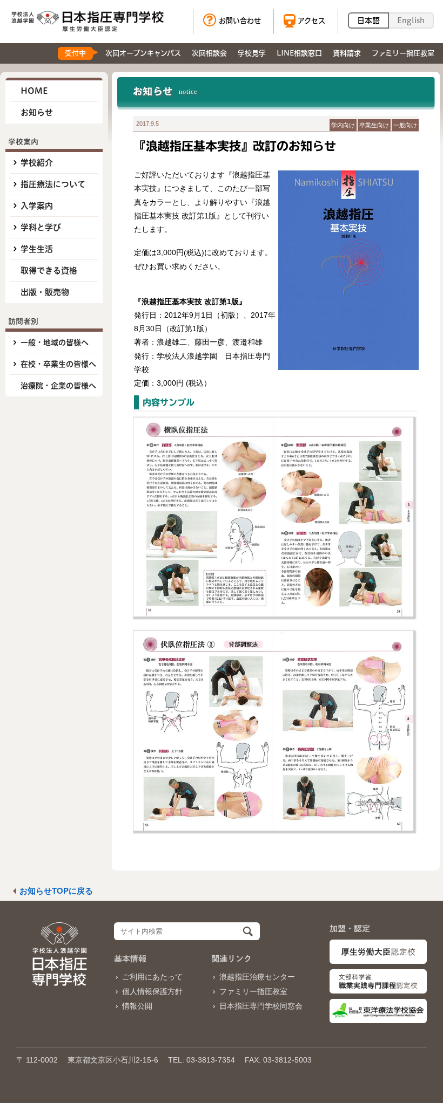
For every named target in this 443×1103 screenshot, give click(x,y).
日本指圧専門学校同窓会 (261, 1006)
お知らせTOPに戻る (56, 890)
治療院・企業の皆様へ (58, 385)
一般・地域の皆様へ (55, 342)
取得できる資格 (49, 270)
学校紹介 (37, 163)
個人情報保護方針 (152, 991)
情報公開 (137, 1006)
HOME (34, 91)
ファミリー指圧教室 (253, 991)
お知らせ (37, 112)
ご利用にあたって (152, 976)
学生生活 (37, 249)
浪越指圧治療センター (257, 976)
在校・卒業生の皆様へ (58, 364)
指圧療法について (53, 184)
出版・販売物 (45, 292)
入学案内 (37, 206)
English (411, 20)
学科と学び (41, 227)
